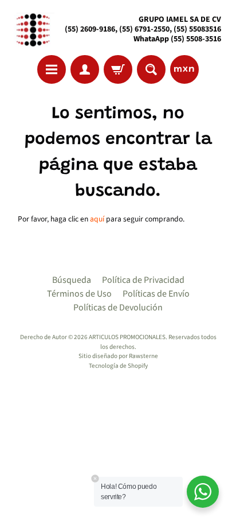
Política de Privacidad (143, 280)
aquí (97, 218)
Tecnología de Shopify (118, 365)
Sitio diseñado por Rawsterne (118, 356)
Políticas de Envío (156, 293)
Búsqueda (71, 280)
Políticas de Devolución (118, 307)
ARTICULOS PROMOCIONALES (127, 337)
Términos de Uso (79, 293)
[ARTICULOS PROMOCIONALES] (31, 29)
